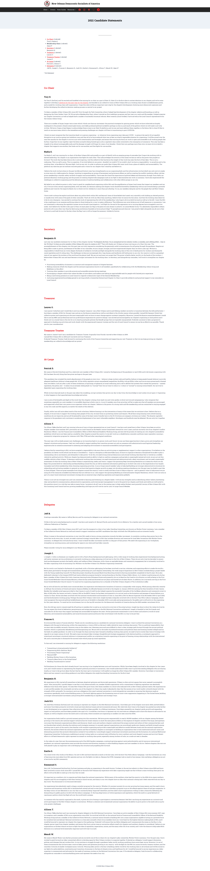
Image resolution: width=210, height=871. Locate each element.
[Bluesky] (94, 10)
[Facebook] (80, 10)
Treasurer (50, 52)
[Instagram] (84, 10)
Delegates (50, 66)
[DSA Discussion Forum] (98, 10)
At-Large (50, 61)
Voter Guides (61, 10)
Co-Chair (50, 39)
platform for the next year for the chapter (73, 103)
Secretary (50, 48)
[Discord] (89, 10)
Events (52, 10)
